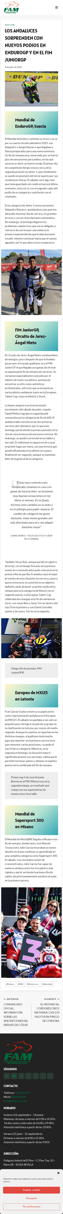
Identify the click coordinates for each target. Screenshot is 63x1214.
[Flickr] (7, 1076)
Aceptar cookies (31, 1190)
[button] (58, 1172)
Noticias (10, 25)
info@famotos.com (15, 1101)
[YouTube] (14, 1076)
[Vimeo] (21, 1076)
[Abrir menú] (56, 7)
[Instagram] (36, 1076)
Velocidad (47, 984)
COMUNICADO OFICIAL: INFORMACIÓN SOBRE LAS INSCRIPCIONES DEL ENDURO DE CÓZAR (16, 1012)
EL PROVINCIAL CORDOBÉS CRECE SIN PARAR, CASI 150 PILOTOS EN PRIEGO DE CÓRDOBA (46, 1010)
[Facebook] (50, 1076)
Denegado (31, 1198)
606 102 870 (18, 1096)
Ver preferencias (31, 1207)
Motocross (32, 984)
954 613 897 (22, 1092)
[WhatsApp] (28, 1076)
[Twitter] (43, 1076)
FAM (20, 984)
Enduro (10, 984)
